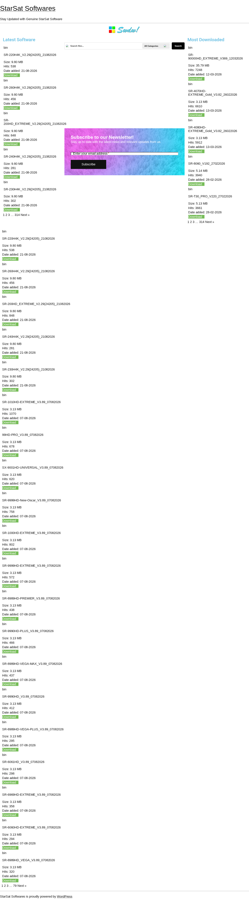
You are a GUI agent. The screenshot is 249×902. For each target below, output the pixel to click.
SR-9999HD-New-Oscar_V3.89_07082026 (31, 500)
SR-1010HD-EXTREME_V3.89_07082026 (31, 402)
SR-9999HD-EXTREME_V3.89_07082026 (31, 565)
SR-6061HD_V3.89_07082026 (23, 762)
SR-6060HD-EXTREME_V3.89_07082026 (31, 827)
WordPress (64, 896)
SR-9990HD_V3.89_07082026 (23, 696)
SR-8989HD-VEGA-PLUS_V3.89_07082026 (33, 729)
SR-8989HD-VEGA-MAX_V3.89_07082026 (32, 664)
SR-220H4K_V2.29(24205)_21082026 (30, 55)
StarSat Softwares (27, 8)
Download (10, 75)
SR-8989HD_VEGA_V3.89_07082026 (28, 860)
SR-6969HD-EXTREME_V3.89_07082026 (31, 794)
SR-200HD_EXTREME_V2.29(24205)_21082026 (35, 122)
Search (178, 46)
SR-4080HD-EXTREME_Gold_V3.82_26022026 (212, 129)
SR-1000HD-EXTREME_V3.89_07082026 (31, 533)
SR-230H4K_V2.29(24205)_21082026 (30, 189)
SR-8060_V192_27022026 (206, 163)
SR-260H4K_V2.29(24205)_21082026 (30, 87)
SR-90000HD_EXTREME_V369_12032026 (215, 56)
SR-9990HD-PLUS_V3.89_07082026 (28, 631)
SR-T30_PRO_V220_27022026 (210, 196)
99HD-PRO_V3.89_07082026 (22, 435)
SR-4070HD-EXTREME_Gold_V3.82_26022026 (212, 92)
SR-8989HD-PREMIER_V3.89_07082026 (31, 598)
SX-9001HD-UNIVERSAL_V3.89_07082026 (32, 467)
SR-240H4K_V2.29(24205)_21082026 (30, 156)
